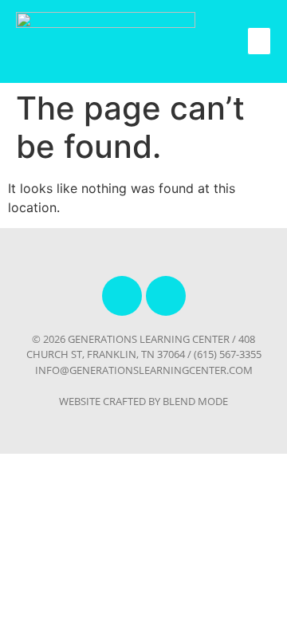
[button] (259, 41)
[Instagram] (166, 296)
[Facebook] (122, 296)
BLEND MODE (195, 401)
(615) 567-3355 (227, 354)
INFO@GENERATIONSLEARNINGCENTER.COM (144, 370)
